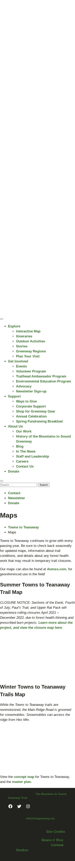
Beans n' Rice (52, 840)
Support (14, 396)
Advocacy (23, 386)
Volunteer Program (31, 371)
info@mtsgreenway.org (40, 818)
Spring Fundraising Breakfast (39, 421)
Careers (22, 461)
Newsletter (16, 498)
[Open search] (1, 481)
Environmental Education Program (43, 381)
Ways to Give (26, 401)
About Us (15, 426)
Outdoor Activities (30, 341)
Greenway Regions (31, 351)
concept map (24, 777)
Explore (14, 326)
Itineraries (24, 336)
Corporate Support (31, 406)
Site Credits (55, 832)
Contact (14, 493)
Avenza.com (56, 569)
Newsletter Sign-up (31, 391)
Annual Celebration (31, 416)
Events (21, 366)
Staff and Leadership (32, 456)
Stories (21, 346)
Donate (13, 471)
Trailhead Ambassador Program (41, 376)
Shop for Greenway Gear (35, 411)
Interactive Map (28, 331)
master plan (21, 782)
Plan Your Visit (28, 356)
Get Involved (18, 361)
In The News (25, 451)
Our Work (23, 431)
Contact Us (25, 466)
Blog (19, 446)
